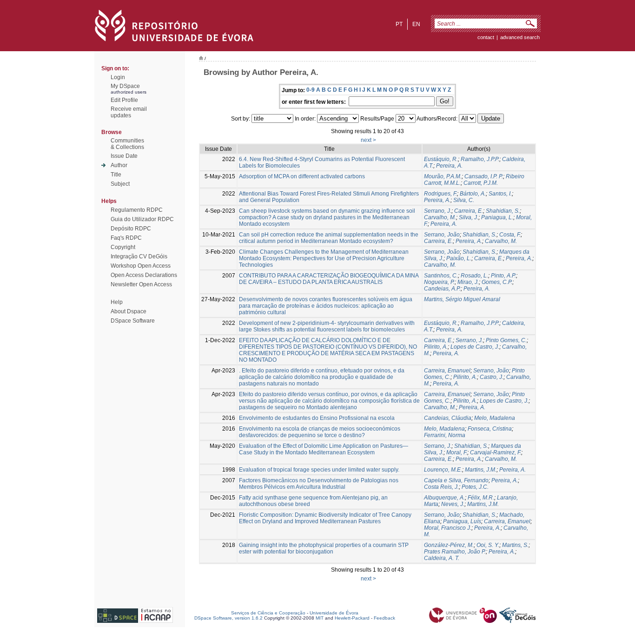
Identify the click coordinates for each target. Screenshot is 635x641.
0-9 (310, 90)
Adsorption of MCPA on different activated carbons (302, 176)
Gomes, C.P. (497, 282)
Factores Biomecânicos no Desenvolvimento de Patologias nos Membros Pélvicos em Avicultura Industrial (318, 483)
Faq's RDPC (126, 238)
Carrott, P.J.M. (480, 183)
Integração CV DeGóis (139, 256)
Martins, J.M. (480, 469)
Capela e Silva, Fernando (456, 480)
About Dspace (128, 311)
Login (118, 77)
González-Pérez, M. (449, 545)
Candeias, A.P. (442, 288)
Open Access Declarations (144, 275)
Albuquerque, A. (444, 497)
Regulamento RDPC (137, 210)
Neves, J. (452, 504)
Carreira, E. (468, 211)
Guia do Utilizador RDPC (142, 219)
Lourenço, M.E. (443, 469)
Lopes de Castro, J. (474, 347)
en (416, 24)
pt (399, 24)
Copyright (123, 247)
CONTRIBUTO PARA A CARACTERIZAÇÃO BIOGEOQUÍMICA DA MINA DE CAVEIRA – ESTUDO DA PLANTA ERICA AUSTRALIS (328, 278)
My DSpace (125, 86)
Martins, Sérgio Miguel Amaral (462, 299)
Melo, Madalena (494, 418)
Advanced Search (520, 37)
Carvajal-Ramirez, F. (495, 452)
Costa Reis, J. (441, 487)
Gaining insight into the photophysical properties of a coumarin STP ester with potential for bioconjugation (324, 548)
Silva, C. (463, 200)
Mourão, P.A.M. (443, 176)
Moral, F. (456, 452)
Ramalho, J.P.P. (480, 159)
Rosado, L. (474, 275)
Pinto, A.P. (503, 275)
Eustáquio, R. (441, 159)
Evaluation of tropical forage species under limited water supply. (319, 469)
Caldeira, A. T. (441, 558)
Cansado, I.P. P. (483, 176)
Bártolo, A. (473, 193)
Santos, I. (500, 193)
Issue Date (124, 156)
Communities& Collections (127, 143)
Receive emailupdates (129, 112)
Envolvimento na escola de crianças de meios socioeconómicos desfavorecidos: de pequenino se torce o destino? (319, 432)
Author (119, 165)
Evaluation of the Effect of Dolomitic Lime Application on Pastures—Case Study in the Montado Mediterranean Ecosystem (323, 449)
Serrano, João (442, 234)
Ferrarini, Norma (444, 435)
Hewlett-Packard (352, 618)
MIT (320, 618)
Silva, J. (468, 217)
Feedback (384, 618)
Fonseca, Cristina (490, 428)
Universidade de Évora (334, 612)
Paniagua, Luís (462, 521)
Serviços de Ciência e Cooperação (268, 612)
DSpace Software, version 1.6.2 (228, 618)
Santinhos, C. (441, 275)
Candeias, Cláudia (447, 418)
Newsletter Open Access (141, 284)
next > (368, 140)
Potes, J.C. (475, 487)
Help (117, 302)
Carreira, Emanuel (447, 370)
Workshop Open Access (141, 266)
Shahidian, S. (503, 211)
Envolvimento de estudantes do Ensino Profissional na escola (317, 418)
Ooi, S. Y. (487, 545)
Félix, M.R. (481, 497)
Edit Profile (124, 100)
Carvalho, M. (440, 217)
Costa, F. (510, 234)
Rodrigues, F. (440, 193)
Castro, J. (491, 377)
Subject (120, 184)
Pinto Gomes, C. (506, 340)
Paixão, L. (458, 258)
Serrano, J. (437, 211)
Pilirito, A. (436, 347)
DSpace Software (133, 320)
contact (485, 37)
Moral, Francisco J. (447, 528)
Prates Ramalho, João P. (455, 551)
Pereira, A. (449, 165)
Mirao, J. (468, 282)
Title (116, 174)
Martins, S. (515, 545)
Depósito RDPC (131, 228)
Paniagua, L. (497, 217)
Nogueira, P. (439, 282)
